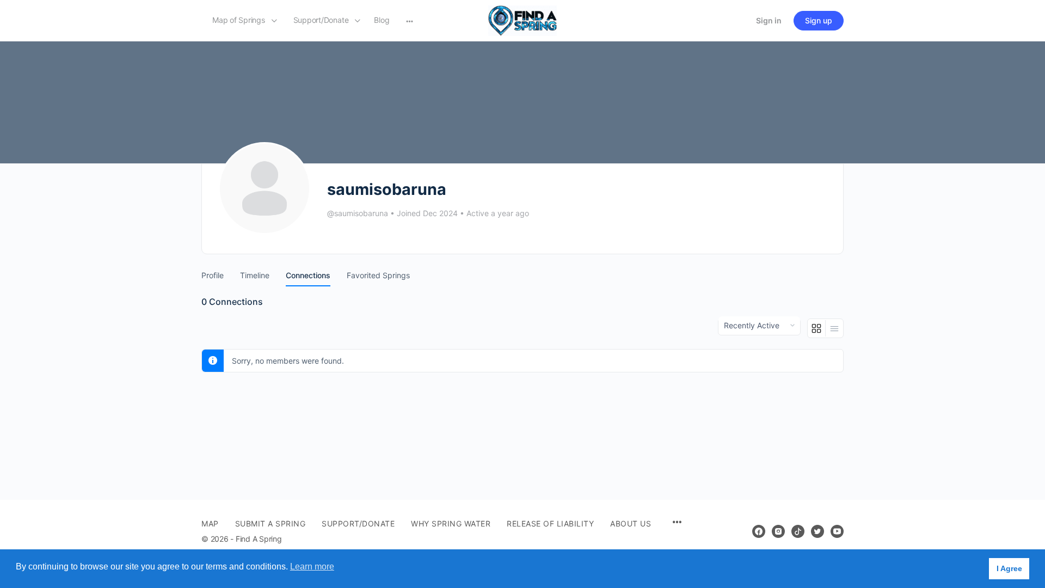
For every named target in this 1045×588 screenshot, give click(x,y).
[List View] (834, 328)
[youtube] (837, 531)
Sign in (769, 20)
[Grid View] (817, 328)
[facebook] (758, 531)
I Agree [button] (1009, 568)
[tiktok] (797, 531)
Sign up (818, 20)
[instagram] (778, 531)
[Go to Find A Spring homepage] (522, 20)
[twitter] (817, 531)
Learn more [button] (312, 566)
